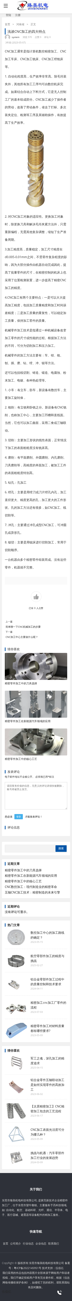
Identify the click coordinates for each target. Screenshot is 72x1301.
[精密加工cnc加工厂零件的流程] (16, 1007)
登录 (18, 816)
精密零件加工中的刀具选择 (21, 683)
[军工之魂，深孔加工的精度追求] (16, 1063)
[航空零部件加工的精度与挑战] (16, 960)
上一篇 (9, 621)
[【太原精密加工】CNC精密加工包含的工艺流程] (16, 1111)
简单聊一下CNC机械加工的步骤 (23, 626)
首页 (7, 24)
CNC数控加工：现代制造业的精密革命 (31, 887)
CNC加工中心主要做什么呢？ (22, 637)
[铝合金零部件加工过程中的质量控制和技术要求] (16, 984)
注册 (18, 15)
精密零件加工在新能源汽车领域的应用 (27, 721)
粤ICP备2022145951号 (27, 1268)
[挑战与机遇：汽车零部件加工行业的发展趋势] (16, 1157)
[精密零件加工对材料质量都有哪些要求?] (16, 1030)
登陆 (8, 15)
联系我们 (53, 1243)
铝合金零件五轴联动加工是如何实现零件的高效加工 (47, 1085)
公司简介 (15, 1243)
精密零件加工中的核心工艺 (21, 759)
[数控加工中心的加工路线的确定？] (16, 937)
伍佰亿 (59, 1268)
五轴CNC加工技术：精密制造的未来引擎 (32, 892)
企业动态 (41, 1243)
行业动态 (28, 1243)
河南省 (20, 24)
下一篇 (9, 631)
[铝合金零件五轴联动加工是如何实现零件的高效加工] (16, 1087)
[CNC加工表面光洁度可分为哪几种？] (16, 1134)
